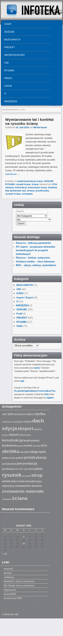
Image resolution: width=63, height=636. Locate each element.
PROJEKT (9, 47)
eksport (25, 428)
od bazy (31, 190)
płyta (39, 468)
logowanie (10, 589)
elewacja (9, 187)
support (50, 397)
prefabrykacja (35, 457)
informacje (25, 435)
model (27, 445)
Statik (8, 86)
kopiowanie (31, 440)
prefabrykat (9, 463)
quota (37, 368)
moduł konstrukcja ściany (30, 181)
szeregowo (27, 194)
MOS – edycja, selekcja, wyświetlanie (36, 265)
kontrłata (52, 187)
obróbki (24, 452)
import (14, 434)
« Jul (4, 553)
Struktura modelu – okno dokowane (35, 261)
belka (41, 414)
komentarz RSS (13, 598)
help (22, 381)
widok (6, 481)
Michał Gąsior (40, 127)
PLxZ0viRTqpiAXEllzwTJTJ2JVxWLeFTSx (34, 391)
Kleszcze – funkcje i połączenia (33, 257)
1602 (4, 414)
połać (19, 457)
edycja (9, 428)
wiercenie (17, 481)
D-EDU (19, 293)
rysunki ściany (23, 184)
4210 (16, 414)
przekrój (29, 468)
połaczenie (8, 457)
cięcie (28, 421)
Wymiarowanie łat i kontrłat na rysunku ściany (29, 121)
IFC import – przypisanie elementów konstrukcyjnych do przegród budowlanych (35, 250)
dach (38, 421)
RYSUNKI (9, 70)
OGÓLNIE (9, 32)
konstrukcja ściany (37, 187)
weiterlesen (12, 174)
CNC (6, 62)
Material (18, 446)
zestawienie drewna (28, 485)
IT (5, 93)
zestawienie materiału (23, 491)
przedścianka (42, 190)
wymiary (8, 485)
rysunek (12, 475)
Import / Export (24, 297)
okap (34, 452)
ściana (35, 184)
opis (42, 452)
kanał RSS (10, 593)
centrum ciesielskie (12, 422)
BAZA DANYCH (12, 39)
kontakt (8, 568)
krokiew (8, 445)
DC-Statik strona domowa (19, 585)
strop (37, 475)
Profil (8, 78)
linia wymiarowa (13, 190)
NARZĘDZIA (10, 101)
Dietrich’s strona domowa (19, 581)
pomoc (8, 572)
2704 (54, 184)
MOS (44, 445)
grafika (5, 435)
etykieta (38, 429)
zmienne (6, 499)
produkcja (8, 468)
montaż (37, 446)
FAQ (46, 394)
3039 (10, 414)
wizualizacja (33, 481)
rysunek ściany (13, 194)
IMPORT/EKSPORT (14, 55)
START (8, 24)
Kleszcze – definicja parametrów (33, 243)
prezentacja (27, 463)
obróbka (10, 451)
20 (23, 543)
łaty (24, 190)
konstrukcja (21, 187)
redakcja (9, 577)
